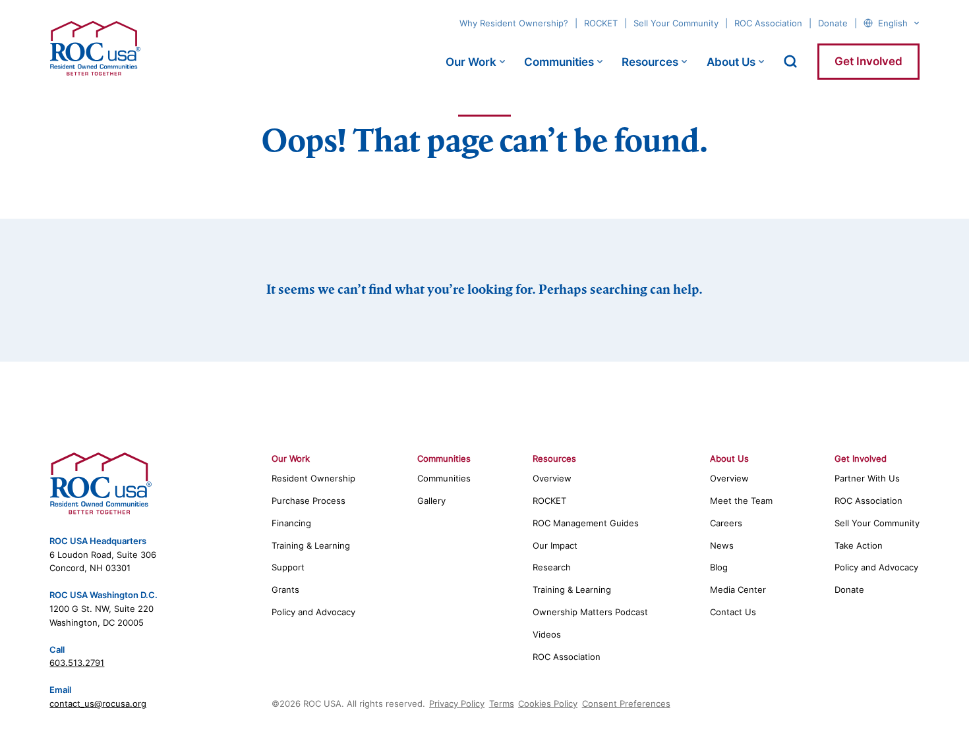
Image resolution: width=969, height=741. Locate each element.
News (722, 545)
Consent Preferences (626, 703)
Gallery (431, 500)
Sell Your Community (676, 23)
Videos (547, 634)
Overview (552, 478)
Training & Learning (311, 545)
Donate (833, 23)
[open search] (790, 61)
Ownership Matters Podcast (590, 612)
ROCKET (601, 23)
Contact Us (733, 612)
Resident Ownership (313, 478)
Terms (501, 703)
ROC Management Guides (586, 523)
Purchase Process (308, 500)
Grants (285, 589)
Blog (719, 567)
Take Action (859, 545)
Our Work (471, 62)
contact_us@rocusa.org (97, 703)
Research (552, 567)
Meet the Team (741, 500)
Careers (726, 523)
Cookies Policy (547, 703)
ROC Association (768, 23)
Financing (291, 523)
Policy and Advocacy (313, 612)
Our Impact (555, 545)
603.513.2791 (76, 662)
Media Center (738, 589)
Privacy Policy (456, 703)
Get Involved (868, 61)
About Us (731, 62)
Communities (559, 62)
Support (288, 567)
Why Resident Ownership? (513, 23)
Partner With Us (867, 478)
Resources (650, 62)
